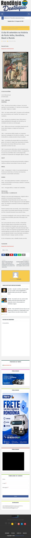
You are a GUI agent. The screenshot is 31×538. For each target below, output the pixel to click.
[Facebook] (15, 523)
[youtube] (19, 524)
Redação (4, 41)
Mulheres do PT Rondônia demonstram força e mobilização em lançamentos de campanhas (14, 18)
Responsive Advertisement (7, 48)
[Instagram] (6, 523)
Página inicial (5, 27)
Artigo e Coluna (11, 27)
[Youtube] (9, 523)
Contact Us (19, 533)
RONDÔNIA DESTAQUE (19, 535)
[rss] (12, 524)
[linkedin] (22, 524)
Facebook (25, 533)
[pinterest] (25, 524)
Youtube (13, 533)
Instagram (7, 533)
